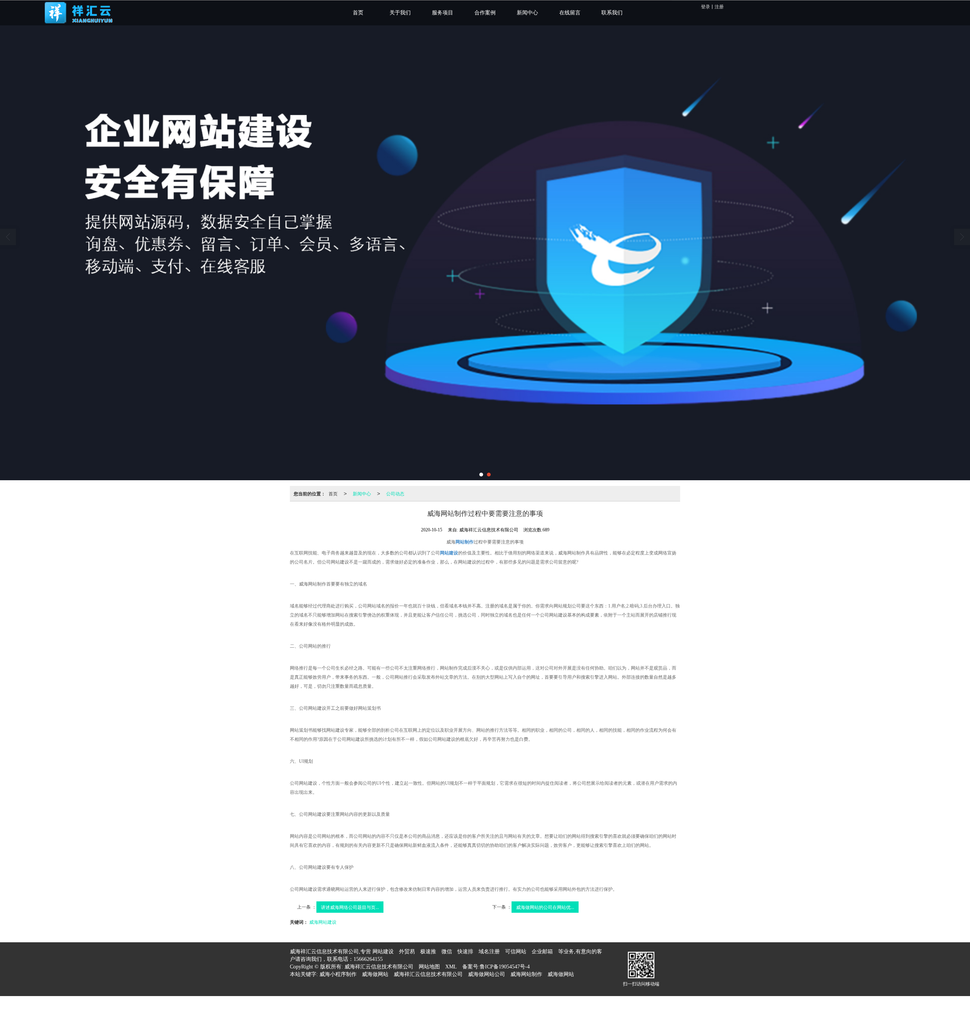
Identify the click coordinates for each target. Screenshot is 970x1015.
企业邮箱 (542, 951)
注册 (719, 6)
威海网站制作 (526, 974)
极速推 (428, 951)
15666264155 (368, 959)
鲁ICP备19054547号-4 (505, 967)
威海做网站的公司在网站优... (545, 907)
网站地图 (429, 967)
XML (451, 967)
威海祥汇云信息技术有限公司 (378, 967)
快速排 (465, 951)
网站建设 (383, 951)
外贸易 (407, 951)
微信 (446, 951)
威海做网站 (375, 974)
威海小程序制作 (338, 974)
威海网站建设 (322, 921)
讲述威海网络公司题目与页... (350, 907)
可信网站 (515, 951)
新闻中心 (362, 493)
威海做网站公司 (486, 974)
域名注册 (489, 951)
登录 (705, 6)
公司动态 (395, 493)
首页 (333, 493)
